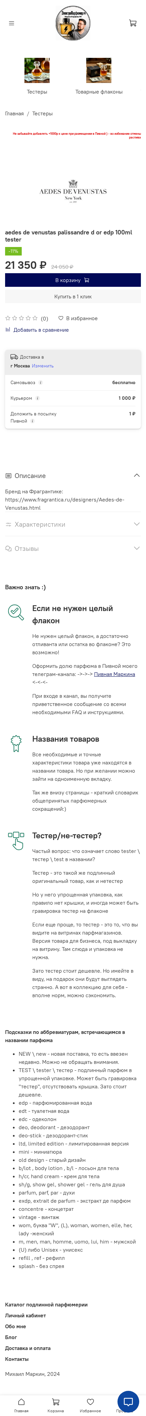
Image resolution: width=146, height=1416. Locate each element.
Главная (14, 113)
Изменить (43, 366)
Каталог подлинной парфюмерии (46, 1304)
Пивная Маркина (114, 674)
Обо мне (15, 1326)
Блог (11, 1337)
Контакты (17, 1358)
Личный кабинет (25, 1315)
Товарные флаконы (99, 91)
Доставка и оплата (28, 1348)
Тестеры (37, 91)
